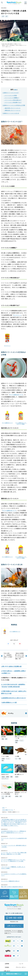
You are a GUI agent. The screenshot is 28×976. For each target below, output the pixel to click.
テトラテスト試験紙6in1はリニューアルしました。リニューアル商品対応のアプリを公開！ (13, 860)
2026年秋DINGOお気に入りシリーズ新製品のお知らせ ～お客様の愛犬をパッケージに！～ (13, 831)
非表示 (15, 89)
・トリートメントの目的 (10, 95)
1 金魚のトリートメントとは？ (11, 93)
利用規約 (7, 967)
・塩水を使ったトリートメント (12, 108)
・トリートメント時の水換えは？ (13, 100)
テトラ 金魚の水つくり (16, 395)
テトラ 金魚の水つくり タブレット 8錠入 (21, 423)
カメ (16, 758)
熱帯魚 (16, 740)
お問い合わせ (7, 971)
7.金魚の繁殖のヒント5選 (9, 702)
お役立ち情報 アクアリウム (7, 809)
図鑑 (3, 739)
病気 (3, 760)
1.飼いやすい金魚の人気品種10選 (11, 666)
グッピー (21, 740)
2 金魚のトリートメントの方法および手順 (14, 105)
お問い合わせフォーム (14, 926)
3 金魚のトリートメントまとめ (11, 113)
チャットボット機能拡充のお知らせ (10, 881)
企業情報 (7, 963)
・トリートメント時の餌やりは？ (13, 102)
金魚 (6, 16)
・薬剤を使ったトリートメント (12, 110)
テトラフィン (17, 315)
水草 (21, 796)
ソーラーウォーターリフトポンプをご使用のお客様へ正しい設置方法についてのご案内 (13, 853)
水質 (3, 16)
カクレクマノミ (5, 778)
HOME (3, 807)
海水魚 (3, 776)
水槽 (3, 798)
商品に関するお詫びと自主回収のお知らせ (12, 886)
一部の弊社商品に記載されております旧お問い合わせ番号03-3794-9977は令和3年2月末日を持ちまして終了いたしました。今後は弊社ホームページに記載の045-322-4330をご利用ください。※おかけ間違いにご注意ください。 (14, 822)
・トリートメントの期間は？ (11, 98)
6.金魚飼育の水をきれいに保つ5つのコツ (13, 698)
